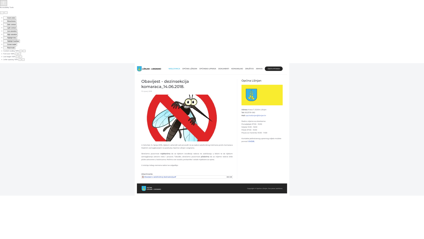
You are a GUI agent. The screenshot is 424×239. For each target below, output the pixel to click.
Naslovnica (174, 69)
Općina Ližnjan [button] (189, 69)
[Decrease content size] (20, 51)
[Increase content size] (24, 51)
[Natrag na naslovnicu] (149, 68)
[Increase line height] (20, 57)
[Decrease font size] (16, 54)
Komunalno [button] (237, 69)
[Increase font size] (19, 54)
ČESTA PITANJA (274, 69)
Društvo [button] (249, 69)
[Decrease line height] (17, 57)
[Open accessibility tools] (3, 3)
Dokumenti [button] (223, 69)
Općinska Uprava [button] (207, 69)
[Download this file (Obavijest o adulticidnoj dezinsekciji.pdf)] (143, 177)
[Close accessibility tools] (6, 12)
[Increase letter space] (23, 59)
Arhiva (259, 69)
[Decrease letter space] (19, 59)
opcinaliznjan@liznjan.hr (256, 115)
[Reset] (2, 12)
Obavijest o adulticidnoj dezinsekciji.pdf (160, 177)
